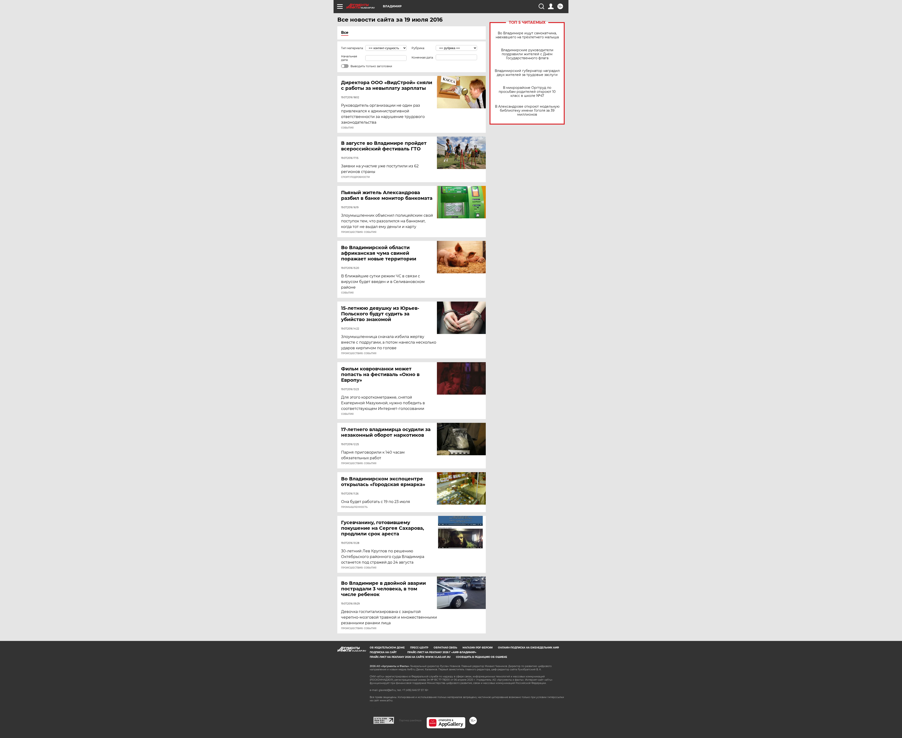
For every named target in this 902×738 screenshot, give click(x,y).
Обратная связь (445, 647)
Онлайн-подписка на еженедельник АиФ (528, 647)
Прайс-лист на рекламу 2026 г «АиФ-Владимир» (441, 652)
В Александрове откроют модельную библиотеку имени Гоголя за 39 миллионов (527, 111)
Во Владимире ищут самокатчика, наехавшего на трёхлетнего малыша (527, 35)
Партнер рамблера (410, 720)
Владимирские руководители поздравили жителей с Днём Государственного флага (527, 54)
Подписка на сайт (383, 652)
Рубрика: (418, 48)
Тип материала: (352, 48)
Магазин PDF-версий (478, 647)
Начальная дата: (349, 58)
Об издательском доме (387, 647)
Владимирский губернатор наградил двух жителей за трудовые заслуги (527, 73)
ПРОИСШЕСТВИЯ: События (358, 232)
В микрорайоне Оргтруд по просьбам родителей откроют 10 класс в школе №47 (527, 92)
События (347, 128)
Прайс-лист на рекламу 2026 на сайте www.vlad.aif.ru (410, 657)
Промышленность (354, 507)
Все (344, 32)
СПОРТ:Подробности (355, 177)
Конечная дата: (423, 57)
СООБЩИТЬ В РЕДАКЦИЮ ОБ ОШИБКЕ (481, 657)
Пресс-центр (419, 647)
